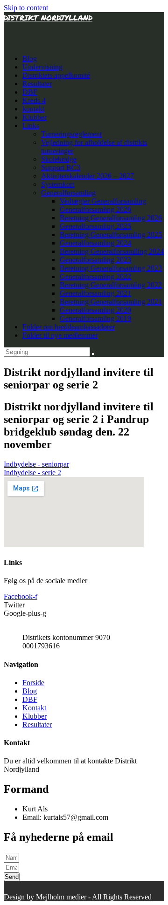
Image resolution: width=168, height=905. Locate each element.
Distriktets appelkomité (56, 75)
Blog (29, 58)
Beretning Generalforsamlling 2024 (112, 251)
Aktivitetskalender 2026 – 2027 (87, 176)
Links (30, 125)
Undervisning (42, 67)
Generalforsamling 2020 (95, 310)
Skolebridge (59, 159)
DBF (29, 92)
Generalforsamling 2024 (95, 243)
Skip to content (26, 8)
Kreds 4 (34, 100)
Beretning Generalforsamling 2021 (111, 302)
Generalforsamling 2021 (95, 293)
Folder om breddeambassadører (68, 327)
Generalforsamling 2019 (95, 318)
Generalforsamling (68, 193)
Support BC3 (60, 167)
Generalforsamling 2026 (95, 209)
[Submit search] (93, 354)
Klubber (34, 117)
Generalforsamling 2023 (95, 260)
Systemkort (57, 184)
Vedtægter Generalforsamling (103, 201)
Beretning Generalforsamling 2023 (111, 268)
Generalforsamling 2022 (95, 276)
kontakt (33, 109)
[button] (36, 464)
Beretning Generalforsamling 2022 (111, 285)
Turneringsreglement (71, 134)
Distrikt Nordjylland (48, 17)
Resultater (37, 84)
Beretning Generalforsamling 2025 (111, 234)
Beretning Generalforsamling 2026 (111, 218)
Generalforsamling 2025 (95, 226)
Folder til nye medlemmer (60, 335)
